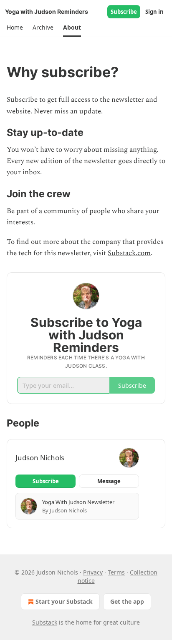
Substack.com (129, 253)
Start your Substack (64, 601)
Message (109, 481)
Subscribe (124, 11)
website (18, 111)
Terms (116, 572)
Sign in (154, 11)
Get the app (127, 601)
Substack (44, 622)
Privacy (93, 572)
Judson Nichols (39, 457)
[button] (15, 27)
